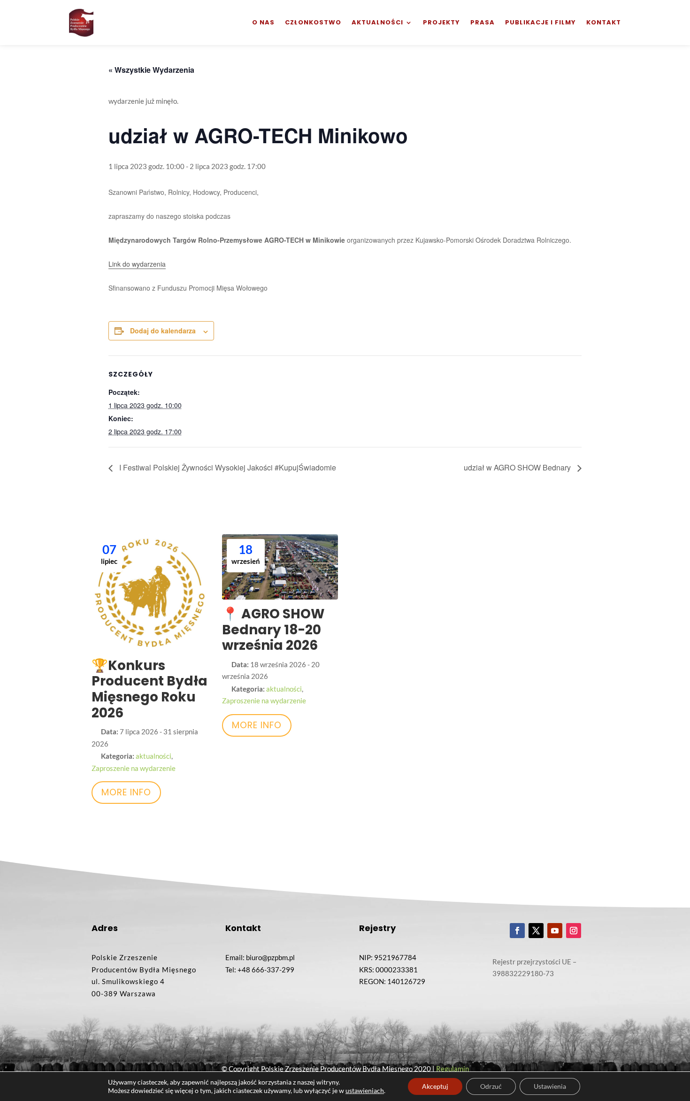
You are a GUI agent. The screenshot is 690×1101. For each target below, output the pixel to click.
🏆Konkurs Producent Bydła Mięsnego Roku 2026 (149, 689)
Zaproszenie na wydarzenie (134, 768)
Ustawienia (550, 1086)
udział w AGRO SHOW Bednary (518, 467)
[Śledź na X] (536, 930)
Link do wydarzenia (137, 264)
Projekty (441, 22)
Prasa (482, 22)
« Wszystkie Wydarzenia (151, 69)
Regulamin (452, 1068)
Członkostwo (313, 22)
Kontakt (603, 22)
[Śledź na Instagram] (573, 930)
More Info (126, 792)
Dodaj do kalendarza (163, 330)
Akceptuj (435, 1086)
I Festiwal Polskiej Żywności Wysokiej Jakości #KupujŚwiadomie (226, 467)
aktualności (153, 756)
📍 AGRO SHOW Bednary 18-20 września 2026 (273, 629)
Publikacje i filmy (540, 22)
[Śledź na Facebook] (517, 930)
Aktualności (377, 22)
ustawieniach (364, 1090)
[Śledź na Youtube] (554, 930)
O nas (263, 22)
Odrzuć (491, 1086)
